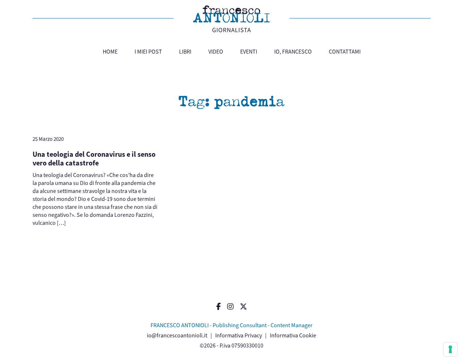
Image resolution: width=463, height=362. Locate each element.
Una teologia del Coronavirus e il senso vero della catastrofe (94, 159)
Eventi (248, 51)
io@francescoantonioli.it (177, 335)
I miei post (148, 51)
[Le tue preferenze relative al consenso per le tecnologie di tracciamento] (450, 349)
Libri (185, 51)
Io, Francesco (293, 51)
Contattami (345, 51)
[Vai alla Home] (231, 18)
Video (215, 51)
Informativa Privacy (238, 335)
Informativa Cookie (293, 335)
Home (110, 51)
